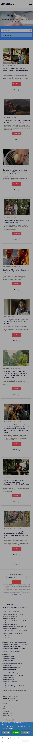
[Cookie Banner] (16, 732)
